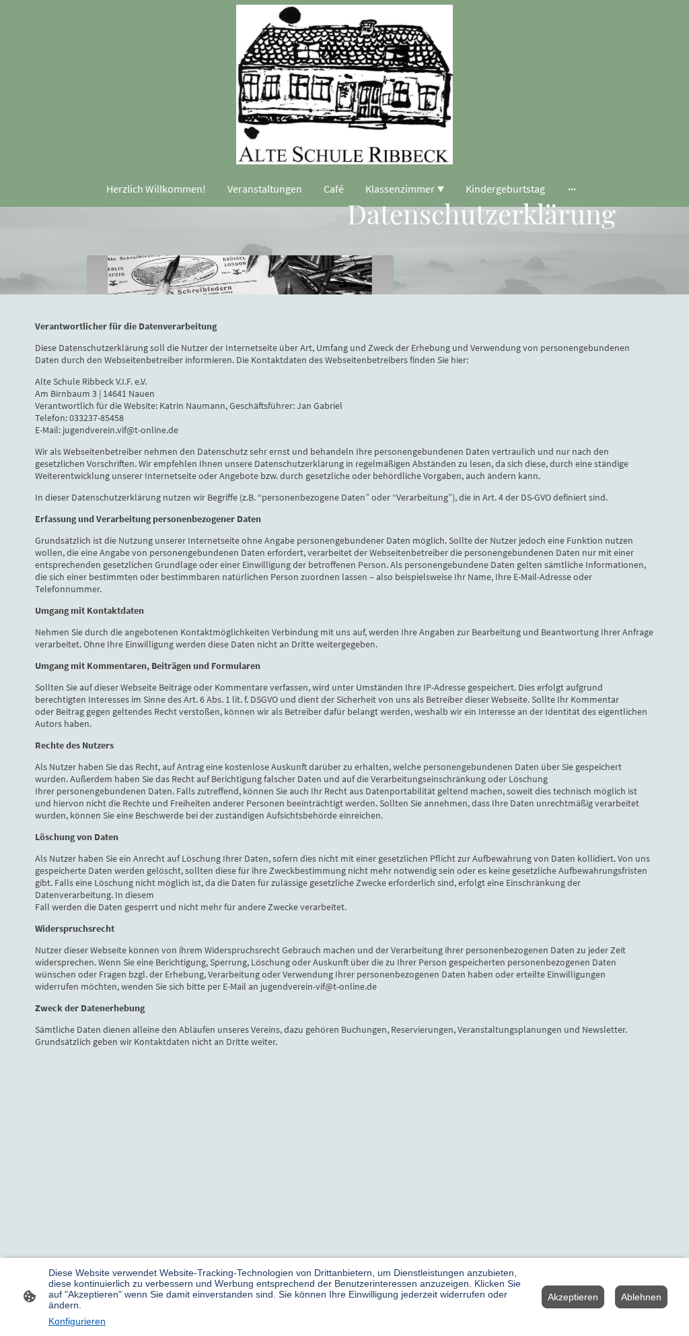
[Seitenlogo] (345, 84)
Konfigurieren (77, 1321)
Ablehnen (641, 1297)
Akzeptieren (573, 1297)
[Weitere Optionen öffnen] (571, 188)
